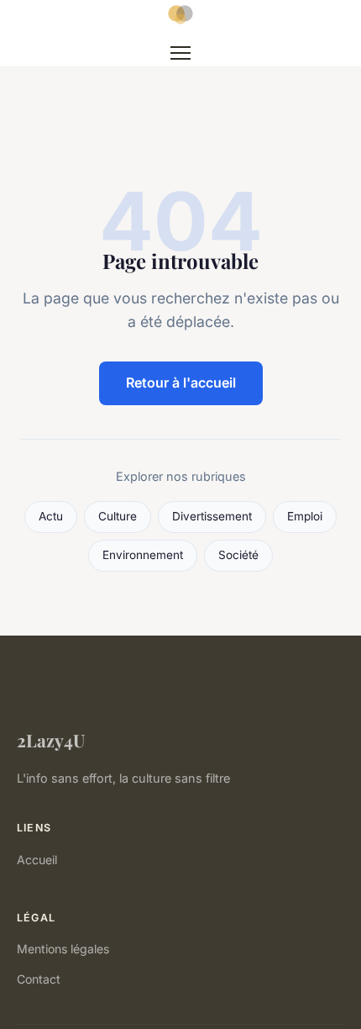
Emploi (304, 516)
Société (238, 555)
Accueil (37, 859)
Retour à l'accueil (181, 382)
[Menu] (180, 53)
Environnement (142, 555)
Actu (51, 516)
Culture (117, 516)
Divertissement (212, 516)
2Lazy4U (51, 740)
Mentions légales (63, 949)
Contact (38, 979)
